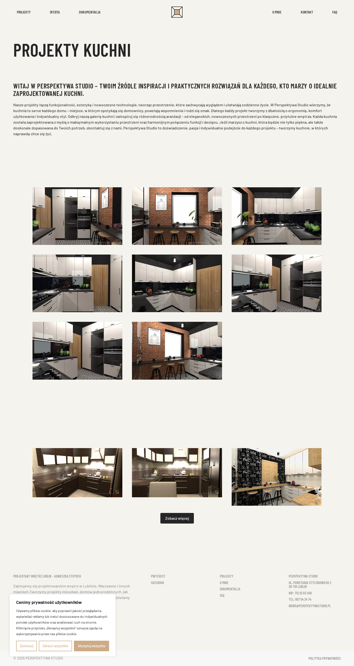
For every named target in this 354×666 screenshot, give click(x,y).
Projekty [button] (24, 12)
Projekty (226, 576)
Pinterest (158, 576)
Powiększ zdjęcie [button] (77, 216)
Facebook (157, 582)
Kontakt (307, 12)
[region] (63, 625)
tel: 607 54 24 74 (300, 599)
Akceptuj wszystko (91, 646)
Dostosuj (26, 646)
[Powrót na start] (177, 12)
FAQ (222, 595)
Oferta (55, 12)
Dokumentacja (89, 12)
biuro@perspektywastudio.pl (310, 606)
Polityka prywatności (324, 658)
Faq (334, 12)
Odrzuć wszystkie (55, 646)
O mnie (277, 12)
